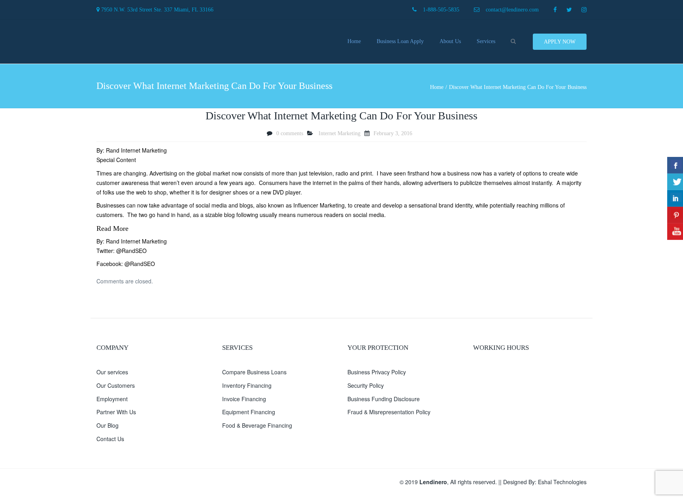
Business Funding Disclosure (383, 399)
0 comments (289, 133)
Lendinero (433, 482)
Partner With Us (116, 412)
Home (354, 41)
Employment (112, 399)
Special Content (116, 160)
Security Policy (365, 385)
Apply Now (559, 42)
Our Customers (115, 385)
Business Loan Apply (400, 41)
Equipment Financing (248, 412)
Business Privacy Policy (376, 372)
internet (322, 183)
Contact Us (110, 439)
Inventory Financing (247, 385)
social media (211, 205)
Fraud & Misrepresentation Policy (388, 412)
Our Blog (107, 425)
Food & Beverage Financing (257, 425)
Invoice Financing (244, 399)
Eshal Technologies (562, 482)
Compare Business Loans (254, 372)
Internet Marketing (339, 133)
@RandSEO (131, 251)
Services (486, 41)
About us (450, 41)
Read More (112, 228)
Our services (112, 372)
